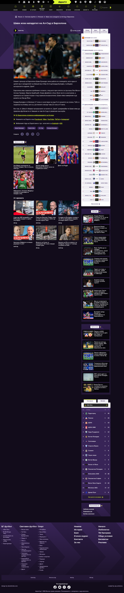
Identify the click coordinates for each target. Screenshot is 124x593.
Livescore (77, 9)
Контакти (78, 539)
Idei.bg (72, 577)
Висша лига (25, 529)
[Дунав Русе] (95, 2)
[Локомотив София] (104, 2)
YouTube (50, 119)
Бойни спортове (45, 556)
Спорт (51, 9)
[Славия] (80, 2)
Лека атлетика (44, 539)
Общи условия (105, 536)
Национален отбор (7, 540)
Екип (76, 533)
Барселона (31, 128)
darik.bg (38, 223)
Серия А (24, 538)
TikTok (57, 119)
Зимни (42, 552)
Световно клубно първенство (25, 565)
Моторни (42, 554)
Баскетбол (43, 532)
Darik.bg (33, 577)
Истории (68, 9)
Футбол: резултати (88, 513)
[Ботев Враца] (90, 2)
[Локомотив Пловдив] (100, 2)
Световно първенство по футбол (26, 555)
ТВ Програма (95, 9)
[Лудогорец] (19, 2)
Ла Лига (90, 38)
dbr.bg (15, 223)
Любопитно (59, 9)
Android (55, 123)
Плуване (42, 559)
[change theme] (110, 8)
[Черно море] (85, 2)
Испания (40, 17)
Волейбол (43, 529)
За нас (77, 542)
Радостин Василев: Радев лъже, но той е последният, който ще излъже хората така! (46, 219)
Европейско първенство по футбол (26, 560)
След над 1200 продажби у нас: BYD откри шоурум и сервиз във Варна (23, 219)
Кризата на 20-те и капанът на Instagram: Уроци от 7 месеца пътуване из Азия (67, 244)
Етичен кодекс (81, 536)
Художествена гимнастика (44, 548)
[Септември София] (48, 2)
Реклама (102, 542)
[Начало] (16, 17)
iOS (61, 123)
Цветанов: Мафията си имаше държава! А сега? (23, 243)
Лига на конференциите (96, 104)
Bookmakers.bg (87, 511)
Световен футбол (42, 9)
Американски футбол (44, 567)
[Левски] (24, 2)
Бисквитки (103, 539)
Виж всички (94, 204)
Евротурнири (7, 543)
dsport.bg (20, 30)
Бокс (41, 545)
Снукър (42, 561)
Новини (24, 9)
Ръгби (41, 570)
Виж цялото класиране (94, 497)
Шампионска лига (25, 543)
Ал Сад (41, 128)
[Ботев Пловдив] (43, 2)
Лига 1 (23, 540)
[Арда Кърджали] (38, 2)
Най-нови (94, 211)
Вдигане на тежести (43, 542)
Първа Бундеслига (25, 535)
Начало (15, 9)
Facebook (38, 119)
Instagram (65, 119)
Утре (104, 31)
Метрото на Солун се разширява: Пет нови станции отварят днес (45, 244)
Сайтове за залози (88, 509)
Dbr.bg (91, 577)
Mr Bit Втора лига (7, 532)
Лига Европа (93, 50)
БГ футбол (33, 9)
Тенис (41, 534)
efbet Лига (6, 529)
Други (23, 569)
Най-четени (94, 327)
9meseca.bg (52, 577)
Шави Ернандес (19, 128)
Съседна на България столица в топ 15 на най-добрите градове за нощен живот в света (68, 219)
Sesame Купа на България (8, 536)
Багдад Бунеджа (52, 128)
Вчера (87, 31)
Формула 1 (43, 537)
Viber (45, 119)
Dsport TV (86, 9)
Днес (96, 31)
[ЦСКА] (29, 2)
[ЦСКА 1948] (33, 2)
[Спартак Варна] (75, 2)
